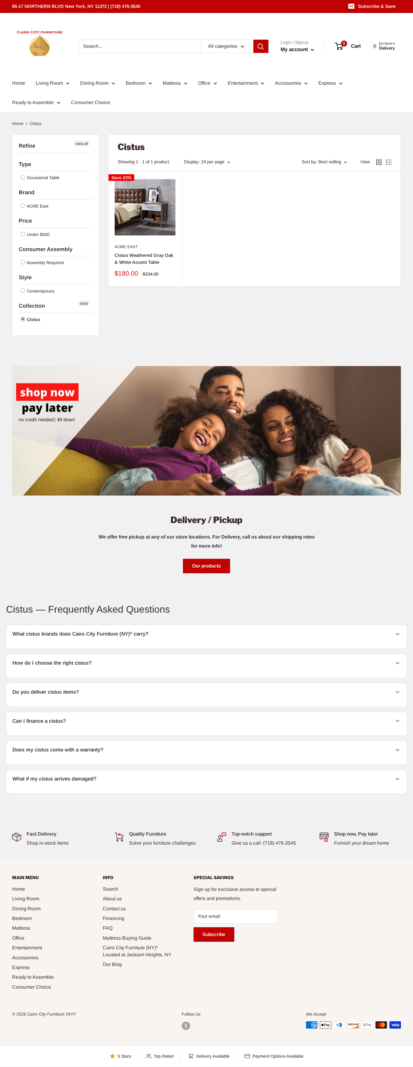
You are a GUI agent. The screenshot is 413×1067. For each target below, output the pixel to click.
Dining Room (94, 83)
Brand (26, 192)
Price (25, 221)
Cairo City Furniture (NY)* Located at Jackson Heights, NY (137, 951)
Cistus (33, 319)
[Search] (260, 46)
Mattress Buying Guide (127, 938)
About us (112, 898)
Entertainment (243, 83)
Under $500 (38, 234)
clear (84, 303)
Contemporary (40, 291)
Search (110, 889)
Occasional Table (43, 177)
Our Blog (112, 964)
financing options (60, 735)
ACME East (37, 206)
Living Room (49, 83)
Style (25, 277)
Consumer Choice (90, 102)
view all (82, 144)
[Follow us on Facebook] (186, 1025)
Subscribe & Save (376, 6)
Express (327, 83)
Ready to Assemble (33, 102)
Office (204, 83)
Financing (113, 918)
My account (295, 49)
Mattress (172, 83)
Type (25, 164)
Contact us (114, 908)
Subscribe (214, 934)
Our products (206, 565)
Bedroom (135, 83)
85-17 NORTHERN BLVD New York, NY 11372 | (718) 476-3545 (76, 6)
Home (18, 83)
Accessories (288, 83)
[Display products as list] (389, 162)
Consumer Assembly (46, 249)
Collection (32, 306)
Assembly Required (45, 262)
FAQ (107, 928)
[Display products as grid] (379, 162)
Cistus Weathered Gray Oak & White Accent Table (144, 259)
